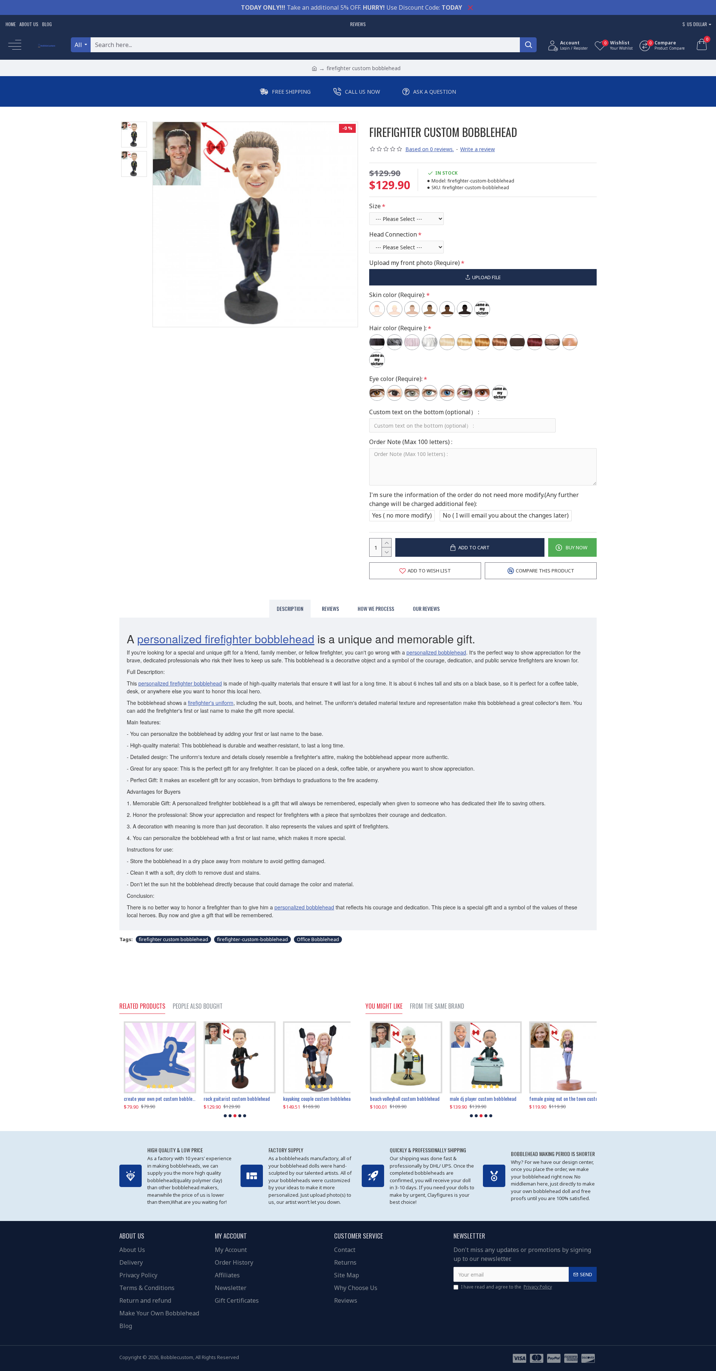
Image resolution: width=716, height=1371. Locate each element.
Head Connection (393, 234)
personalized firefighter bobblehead (225, 639)
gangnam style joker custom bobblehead (235, 1098)
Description (290, 608)
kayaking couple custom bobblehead (154, 1098)
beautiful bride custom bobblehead (479, 1098)
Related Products (142, 1006)
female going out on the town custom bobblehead (401, 1098)
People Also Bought (198, 1006)
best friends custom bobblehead (557, 1098)
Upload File (486, 277)
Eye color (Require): (396, 379)
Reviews (330, 608)
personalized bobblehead (436, 652)
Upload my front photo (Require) (414, 263)
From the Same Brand (437, 1006)
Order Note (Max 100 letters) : (410, 442)
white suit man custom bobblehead (312, 1098)
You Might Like (383, 1006)
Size (375, 206)
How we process (376, 608)
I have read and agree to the (506, 1287)
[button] (225, 1115)
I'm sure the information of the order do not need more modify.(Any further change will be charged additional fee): (474, 499)
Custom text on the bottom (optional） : (424, 412)
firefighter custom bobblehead (173, 939)
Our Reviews (426, 608)
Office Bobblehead (318, 939)
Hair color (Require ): (398, 328)
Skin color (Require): (397, 295)
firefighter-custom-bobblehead (252, 939)
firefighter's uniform (210, 702)
